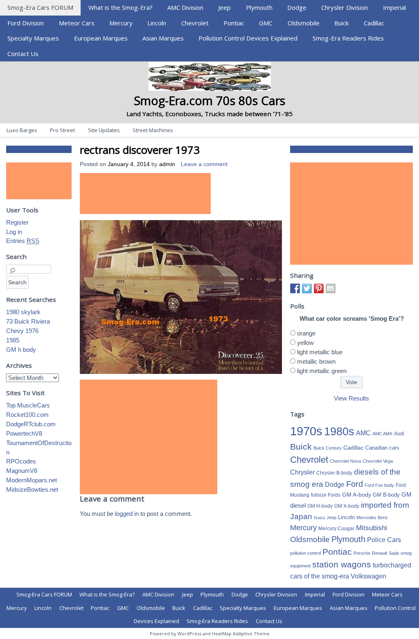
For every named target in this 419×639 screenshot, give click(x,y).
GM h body (21, 349)
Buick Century (327, 448)
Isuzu (319, 517)
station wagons (341, 564)
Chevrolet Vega (378, 461)
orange (306, 333)
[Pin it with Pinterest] (319, 288)
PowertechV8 (24, 433)
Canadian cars (382, 448)
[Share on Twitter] (307, 288)
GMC (266, 23)
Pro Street (62, 130)
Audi (399, 433)
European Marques (101, 38)
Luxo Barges (22, 130)
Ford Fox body (379, 485)
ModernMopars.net (31, 480)
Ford (354, 483)
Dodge (296, 7)
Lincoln (156, 23)
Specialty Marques (33, 38)
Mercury (121, 23)
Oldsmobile (304, 23)
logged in (127, 513)
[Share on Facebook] (295, 288)
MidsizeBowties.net (32, 489)
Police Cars (384, 539)
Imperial (394, 7)
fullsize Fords (325, 495)
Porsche (362, 553)
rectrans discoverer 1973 (140, 149)
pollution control (305, 553)
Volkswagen (368, 576)
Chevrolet (195, 23)
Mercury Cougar (336, 528)
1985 (12, 340)
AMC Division (185, 7)
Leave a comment (204, 164)
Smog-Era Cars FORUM (40, 7)
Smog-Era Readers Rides (348, 38)
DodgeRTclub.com (31, 424)
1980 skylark (23, 311)
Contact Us (22, 54)
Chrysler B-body (334, 473)
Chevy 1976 (22, 330)
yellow (305, 342)
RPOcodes (21, 461)
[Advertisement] (145, 193)
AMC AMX (382, 433)
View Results (351, 398)
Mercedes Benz (372, 517)
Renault (379, 553)
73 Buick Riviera (28, 321)
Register (17, 222)
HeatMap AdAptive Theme (241, 633)
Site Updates (104, 130)
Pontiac (233, 23)
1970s (306, 431)
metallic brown (316, 361)
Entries (22, 240)
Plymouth (259, 7)
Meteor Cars (77, 23)
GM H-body (320, 506)
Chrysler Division (344, 7)
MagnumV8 (21, 470)
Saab (394, 553)
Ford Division (25, 23)
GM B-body (386, 495)
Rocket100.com (27, 414)
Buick (341, 23)
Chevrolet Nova (345, 461)
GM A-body (356, 494)
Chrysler (302, 472)
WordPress (189, 633)
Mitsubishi (371, 528)
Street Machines (153, 130)
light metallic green (322, 370)
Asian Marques (163, 38)
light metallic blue (319, 352)
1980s (339, 431)
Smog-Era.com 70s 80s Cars (209, 100)
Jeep (224, 7)
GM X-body (346, 506)
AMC (363, 432)
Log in (14, 231)
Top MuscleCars (28, 405)
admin (167, 164)
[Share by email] (331, 288)
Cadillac (374, 23)
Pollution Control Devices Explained (247, 38)
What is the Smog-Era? (120, 7)
